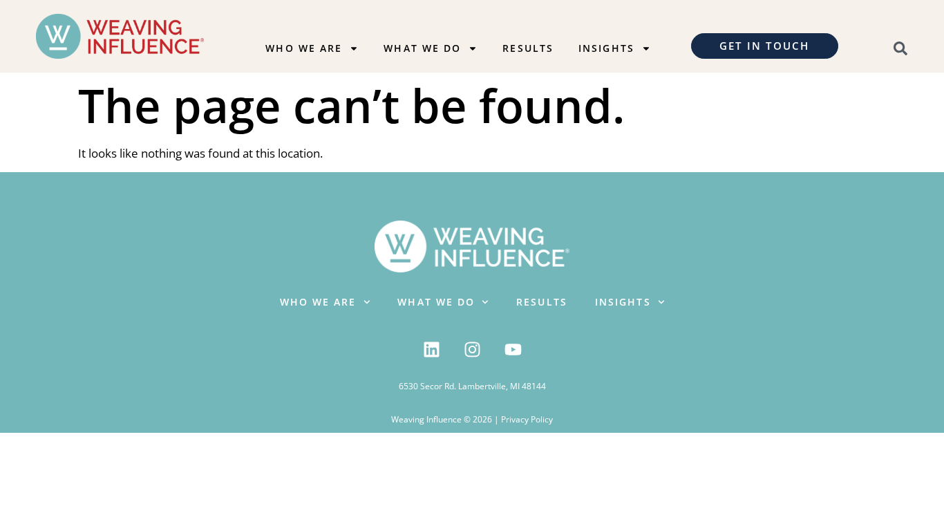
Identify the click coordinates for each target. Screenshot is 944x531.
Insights (606, 48)
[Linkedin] (431, 349)
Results (528, 48)
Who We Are (303, 48)
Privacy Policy (527, 419)
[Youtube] (512, 349)
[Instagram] (472, 349)
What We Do (422, 48)
